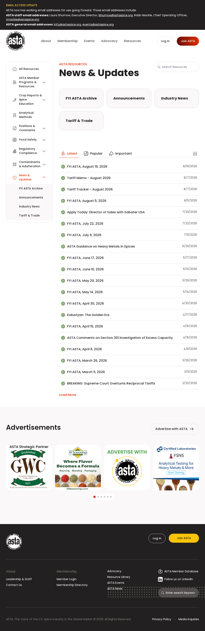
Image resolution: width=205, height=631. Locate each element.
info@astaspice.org (67, 24)
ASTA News (114, 589)
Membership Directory (72, 585)
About (11, 571)
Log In (157, 538)
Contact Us (14, 585)
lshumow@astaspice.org (115, 15)
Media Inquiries (188, 619)
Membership (67, 571)
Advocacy (114, 571)
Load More (67, 394)
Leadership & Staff (19, 579)
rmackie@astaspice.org (22, 19)
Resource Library (118, 577)
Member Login (66, 579)
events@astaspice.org (98, 24)
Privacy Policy (161, 619)
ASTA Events (115, 583)
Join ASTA (184, 538)
